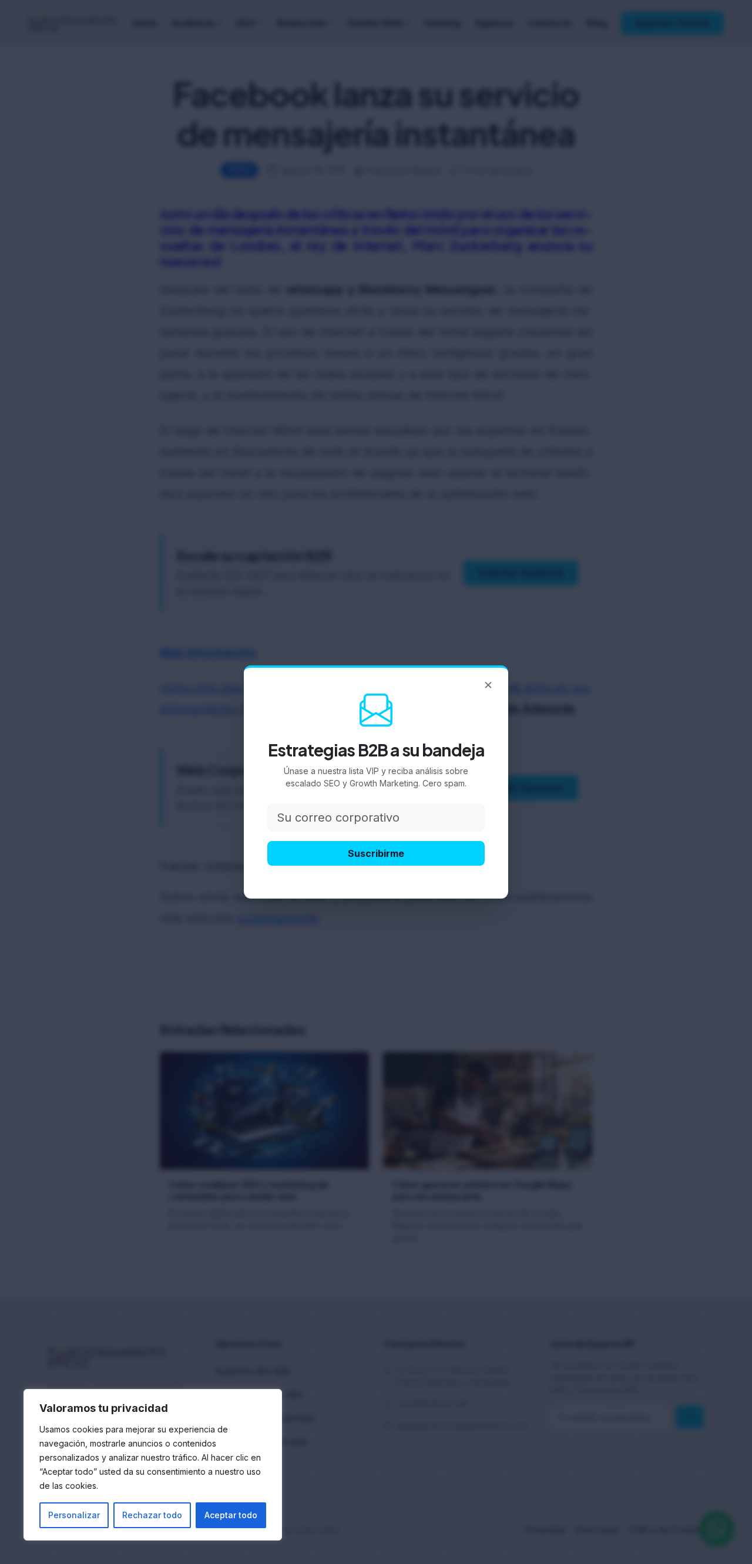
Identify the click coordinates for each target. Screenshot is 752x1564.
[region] (153, 1465)
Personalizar (74, 1515)
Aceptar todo (230, 1515)
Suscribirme (376, 853)
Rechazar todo (152, 1515)
